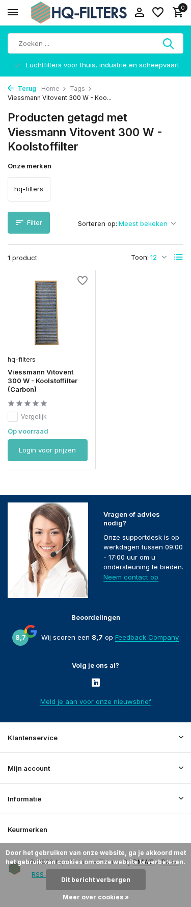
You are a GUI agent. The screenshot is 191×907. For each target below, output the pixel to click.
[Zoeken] (169, 43)
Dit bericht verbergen (95, 880)
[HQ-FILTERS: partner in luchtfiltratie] (79, 13)
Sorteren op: (97, 223)
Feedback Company (147, 637)
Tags (77, 88)
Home (50, 88)
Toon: (140, 257)
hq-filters (22, 359)
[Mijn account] (139, 12)
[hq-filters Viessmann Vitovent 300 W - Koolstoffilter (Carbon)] (48, 313)
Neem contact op (130, 577)
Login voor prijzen (47, 450)
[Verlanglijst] (157, 13)
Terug (26, 88)
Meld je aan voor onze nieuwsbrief (95, 701)
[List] (178, 257)
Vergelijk (34, 416)
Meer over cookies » (96, 897)
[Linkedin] (96, 683)
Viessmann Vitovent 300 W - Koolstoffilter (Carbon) (42, 380)
